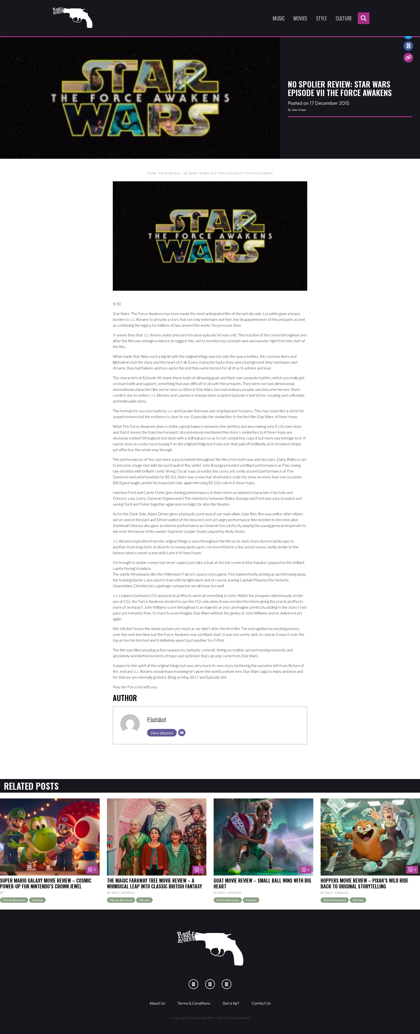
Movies (300, 18)
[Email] (181, 732)
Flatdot (156, 719)
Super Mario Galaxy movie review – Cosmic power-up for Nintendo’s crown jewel (45, 883)
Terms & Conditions (193, 1003)
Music (279, 18)
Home (151, 173)
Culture (344, 18)
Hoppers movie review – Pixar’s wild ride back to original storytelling (364, 883)
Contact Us (261, 1003)
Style (321, 18)
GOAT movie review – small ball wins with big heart (262, 883)
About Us (157, 1003)
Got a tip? (231, 1003)
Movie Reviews (170, 173)
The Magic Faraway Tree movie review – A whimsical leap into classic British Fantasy (154, 883)
